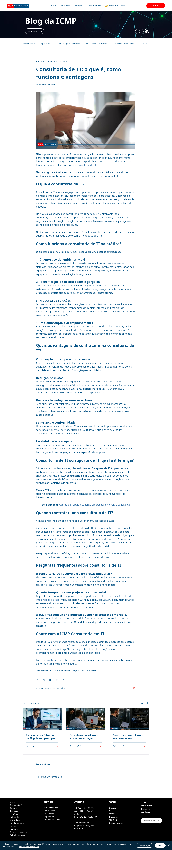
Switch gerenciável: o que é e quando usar (128, 736)
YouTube (113, 820)
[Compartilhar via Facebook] (37, 680)
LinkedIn (113, 808)
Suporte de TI (46, 43)
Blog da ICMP (50, 20)
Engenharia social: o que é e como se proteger (85, 736)
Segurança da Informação (96, 43)
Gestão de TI (42, 670)
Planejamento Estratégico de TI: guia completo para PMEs (41, 736)
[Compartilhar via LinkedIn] (50, 680)
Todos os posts (28, 43)
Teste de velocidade (18, 832)
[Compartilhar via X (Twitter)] (44, 680)
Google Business (116, 823)
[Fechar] (168, 845)
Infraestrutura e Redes (124, 43)
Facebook (113, 813)
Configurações (144, 845)
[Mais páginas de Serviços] (83, 5)
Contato (13, 808)
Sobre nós (14, 829)
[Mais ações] (133, 61)
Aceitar (160, 845)
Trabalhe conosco (17, 835)
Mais (142, 43)
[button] (34, 31)
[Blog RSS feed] (147, 31)
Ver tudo (145, 703)
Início (12, 802)
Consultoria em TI (52, 807)
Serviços (13, 826)
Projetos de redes (52, 819)
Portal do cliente (17, 823)
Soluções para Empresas (69, 43)
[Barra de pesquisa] (139, 31)
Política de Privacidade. (29, 846)
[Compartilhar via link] (57, 680)
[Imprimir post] (63, 680)
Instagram (114, 817)
